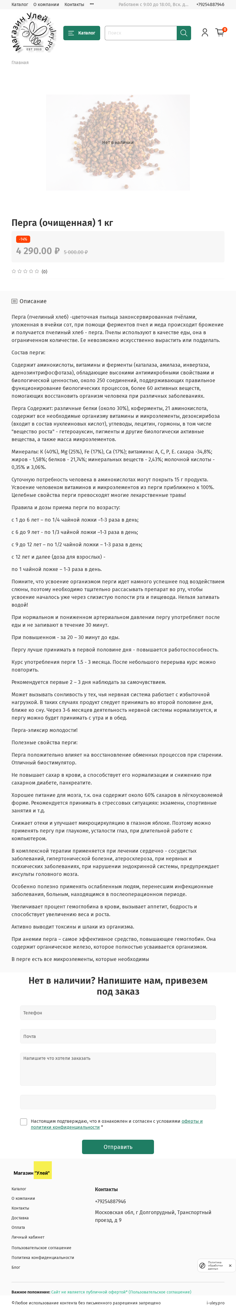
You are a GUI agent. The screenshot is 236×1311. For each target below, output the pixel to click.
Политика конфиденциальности (43, 1257)
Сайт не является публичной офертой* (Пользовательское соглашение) (121, 1292)
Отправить (118, 1146)
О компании (46, 4)
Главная (20, 62)
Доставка (20, 1218)
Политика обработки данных (215, 1265)
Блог (16, 1267)
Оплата (18, 1227)
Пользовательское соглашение (41, 1247)
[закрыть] (230, 1265)
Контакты (74, 4)
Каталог (20, 4)
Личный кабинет (28, 1237)
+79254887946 (210, 4)
